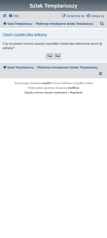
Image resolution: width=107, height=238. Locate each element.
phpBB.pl (73, 87)
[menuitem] (14, 16)
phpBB (46, 83)
